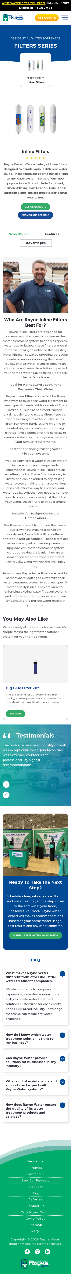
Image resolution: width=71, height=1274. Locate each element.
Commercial (35, 1174)
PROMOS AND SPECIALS (35, 215)
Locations (35, 1187)
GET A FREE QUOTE (35, 206)
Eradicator (15, 688)
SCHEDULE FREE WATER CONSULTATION (35, 935)
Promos (35, 1168)
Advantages (36, 243)
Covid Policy (35, 1218)
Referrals (35, 1199)
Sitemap (35, 1225)
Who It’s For (19, 234)
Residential (35, 1161)
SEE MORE (15, 713)
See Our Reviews (35, 1180)
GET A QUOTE (47, 17)
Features (52, 234)
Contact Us (35, 1206)
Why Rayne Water (35, 1212)
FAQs (35, 1231)
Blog (35, 1193)
